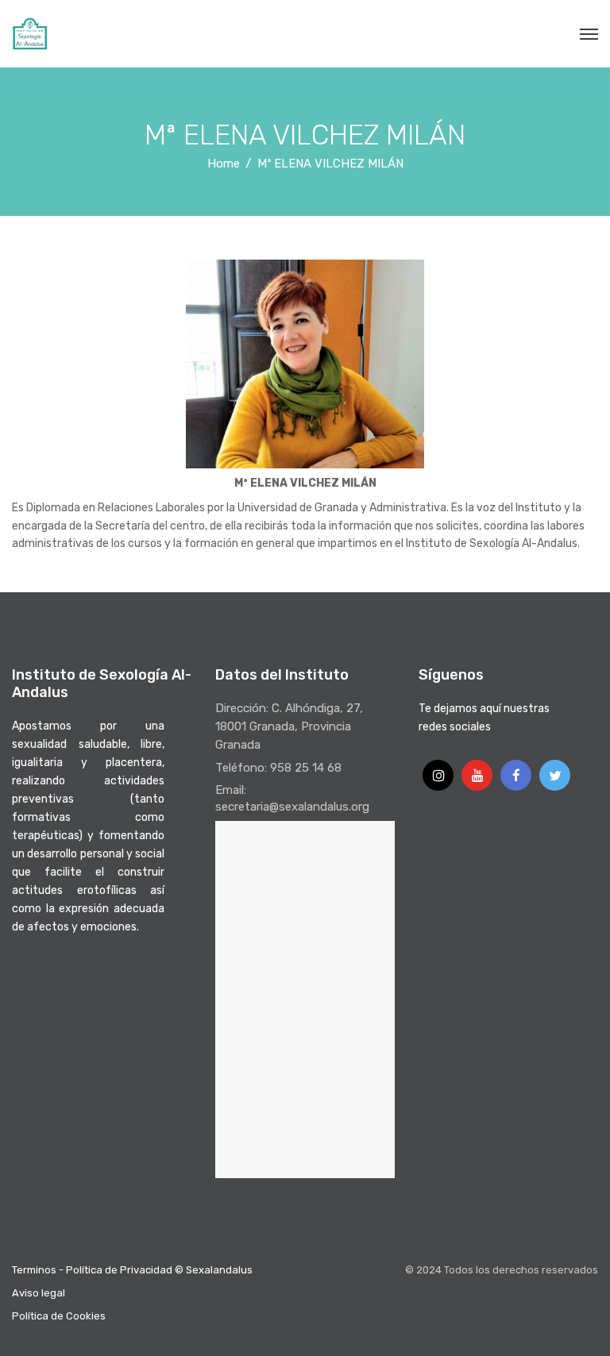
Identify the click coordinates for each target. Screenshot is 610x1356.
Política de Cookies (59, 1316)
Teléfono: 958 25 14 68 (278, 768)
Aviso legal (38, 1293)
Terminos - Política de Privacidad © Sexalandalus (132, 1270)
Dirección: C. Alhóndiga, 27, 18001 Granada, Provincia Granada (289, 726)
